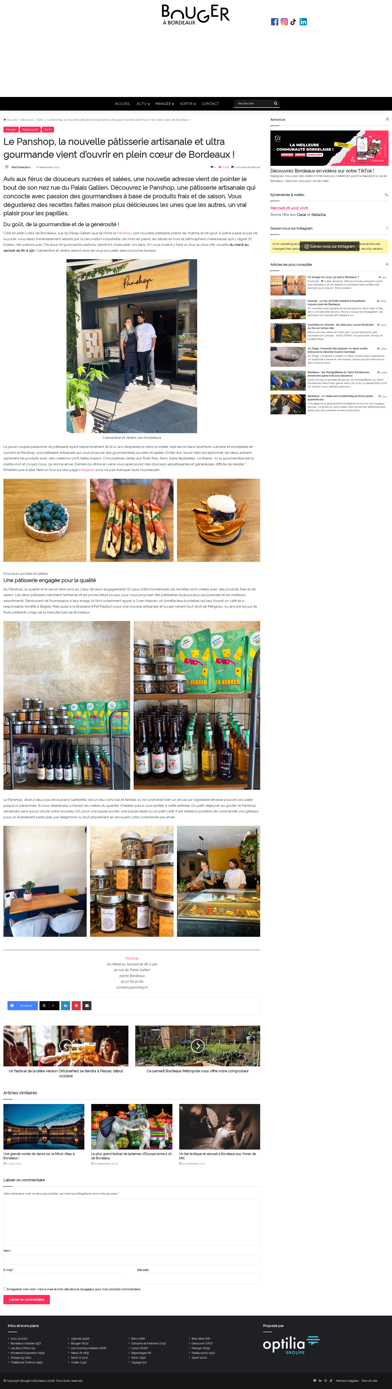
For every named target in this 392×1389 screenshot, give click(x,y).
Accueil (122, 104)
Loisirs (135, 1348)
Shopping (17, 1357)
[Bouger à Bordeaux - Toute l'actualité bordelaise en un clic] (196, 14)
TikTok (293, 21)
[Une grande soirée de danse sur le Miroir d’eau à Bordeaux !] (43, 1127)
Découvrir (27, 119)
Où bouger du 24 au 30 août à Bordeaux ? (333, 277)
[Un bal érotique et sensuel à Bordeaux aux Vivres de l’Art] (219, 1127)
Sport (195, 1357)
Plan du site (369, 1380)
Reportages (139, 1353)
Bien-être (198, 1338)
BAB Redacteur (21, 167)
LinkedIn (303, 21)
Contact (210, 104)
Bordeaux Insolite (22, 1343)
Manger (163, 104)
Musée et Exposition (24, 1353)
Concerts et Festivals (145, 1343)
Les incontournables (84, 1348)
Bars (134, 1338)
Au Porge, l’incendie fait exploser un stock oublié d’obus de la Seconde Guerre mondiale (338, 350)
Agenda (76, 1338)
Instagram (284, 21)
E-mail (8, 1270)
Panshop (124, 233)
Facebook (274, 21)
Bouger (76, 1343)
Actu (142, 104)
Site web (143, 1270)
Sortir (186, 104)
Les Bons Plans (21, 1348)
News (75, 1353)
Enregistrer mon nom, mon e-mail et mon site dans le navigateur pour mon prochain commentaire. (74, 1289)
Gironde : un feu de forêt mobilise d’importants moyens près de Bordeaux (336, 302)
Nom (7, 1250)
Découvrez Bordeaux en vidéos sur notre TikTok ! (322, 171)
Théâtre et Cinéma (23, 1362)
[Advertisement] (196, 60)
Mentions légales (347, 1380)
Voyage (136, 1362)
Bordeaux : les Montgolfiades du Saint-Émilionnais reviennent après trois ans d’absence (338, 374)
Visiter (75, 1362)
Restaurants (30, 129)
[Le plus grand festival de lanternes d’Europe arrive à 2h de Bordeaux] (131, 1127)
